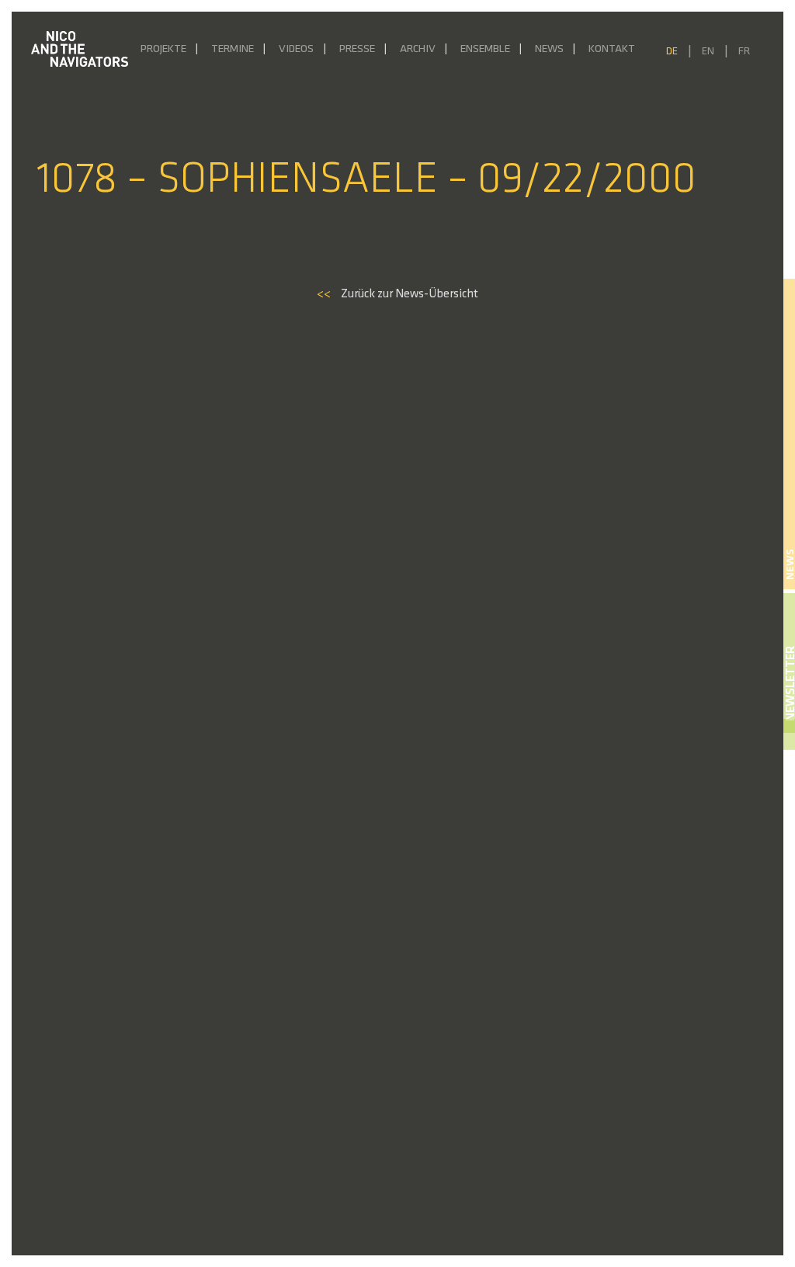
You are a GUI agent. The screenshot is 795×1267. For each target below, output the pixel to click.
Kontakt (611, 49)
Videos (296, 49)
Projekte (163, 49)
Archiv (418, 49)
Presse (357, 49)
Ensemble (485, 49)
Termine (232, 49)
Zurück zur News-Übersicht (397, 294)
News (549, 49)
